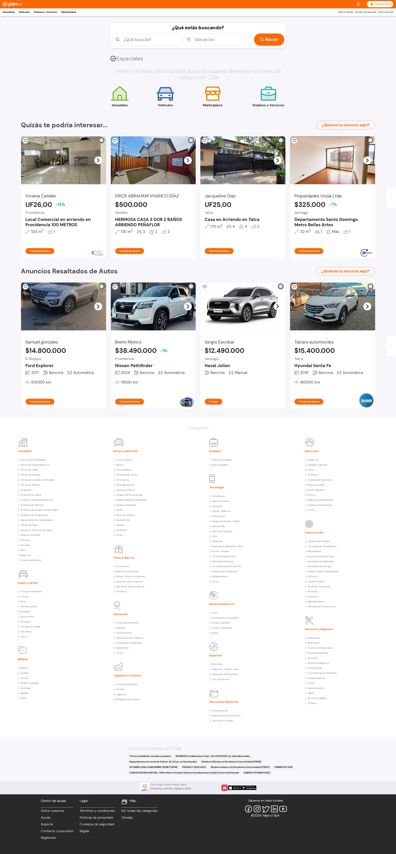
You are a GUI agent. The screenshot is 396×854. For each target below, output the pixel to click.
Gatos (311, 469)
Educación (121, 614)
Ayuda (45, 817)
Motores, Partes (125, 515)
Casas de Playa (29, 525)
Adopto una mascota (320, 505)
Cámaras (217, 506)
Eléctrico (313, 576)
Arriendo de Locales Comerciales (39, 510)
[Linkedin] (274, 809)
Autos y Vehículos (126, 451)
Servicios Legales (317, 698)
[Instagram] (257, 809)
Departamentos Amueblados (36, 520)
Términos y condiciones (97, 811)
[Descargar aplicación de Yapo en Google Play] (249, 788)
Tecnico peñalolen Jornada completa (150, 756)
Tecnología (216, 487)
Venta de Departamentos (35, 464)
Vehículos (24, 12)
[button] (98, 160)
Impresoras (218, 526)
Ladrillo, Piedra (316, 581)
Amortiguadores (125, 484)
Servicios (313, 591)
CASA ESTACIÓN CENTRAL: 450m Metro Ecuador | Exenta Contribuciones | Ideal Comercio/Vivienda (184, 772)
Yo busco (121, 591)
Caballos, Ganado (317, 464)
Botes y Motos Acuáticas (130, 576)
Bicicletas (217, 664)
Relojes (24, 693)
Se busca (25, 621)
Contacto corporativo (57, 831)
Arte (214, 612)
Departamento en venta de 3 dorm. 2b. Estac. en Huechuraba (163, 761)
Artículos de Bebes (31, 591)
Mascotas (312, 451)
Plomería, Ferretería (318, 586)
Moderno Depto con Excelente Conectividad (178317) (240, 767)
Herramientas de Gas (319, 566)
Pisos (23, 601)
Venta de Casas (29, 469)
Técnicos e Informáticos (129, 638)
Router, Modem (220, 551)
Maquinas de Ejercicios (225, 674)
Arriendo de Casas (30, 495)
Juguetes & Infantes (127, 675)
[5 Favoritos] (115, 140)
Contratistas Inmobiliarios (322, 546)
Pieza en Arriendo (30, 535)
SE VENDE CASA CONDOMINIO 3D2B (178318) (153, 767)
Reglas (84, 831)
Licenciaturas (123, 632)
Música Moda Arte (221, 604)
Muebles (25, 611)
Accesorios (122, 479)
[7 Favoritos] (25, 287)
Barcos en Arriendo (127, 571)
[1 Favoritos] (204, 287)
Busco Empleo (220, 464)
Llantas (120, 525)
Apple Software (221, 501)
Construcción (314, 532)
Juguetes (121, 694)
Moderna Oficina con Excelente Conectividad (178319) (231, 761)
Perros (311, 495)
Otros (23, 636)
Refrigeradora (219, 576)
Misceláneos (314, 551)
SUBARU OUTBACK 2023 (257, 772)
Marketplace (68, 12)
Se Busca (121, 530)
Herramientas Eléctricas (321, 556)
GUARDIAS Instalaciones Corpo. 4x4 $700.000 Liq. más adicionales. (213, 756)
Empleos (215, 451)
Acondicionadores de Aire (226, 566)
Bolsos (24, 668)
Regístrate (48, 838)
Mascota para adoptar (321, 499)
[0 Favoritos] (204, 140)
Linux (215, 536)
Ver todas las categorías (139, 811)
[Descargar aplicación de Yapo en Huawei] (224, 787)
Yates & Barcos (124, 558)
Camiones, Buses (125, 490)
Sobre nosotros (52, 811)
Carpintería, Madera (319, 541)
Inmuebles (9, 12)
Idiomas (120, 627)
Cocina (24, 596)
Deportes (215, 655)
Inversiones (314, 638)
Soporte (47, 824)
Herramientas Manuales (321, 561)
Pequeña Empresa (318, 653)
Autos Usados (124, 459)
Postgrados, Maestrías (129, 642)
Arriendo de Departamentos (36, 499)
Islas (22, 550)
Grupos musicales (222, 627)
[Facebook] (248, 809)
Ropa (23, 698)
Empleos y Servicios (45, 12)
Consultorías (315, 668)
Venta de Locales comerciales (37, 479)
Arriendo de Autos (126, 474)
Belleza (23, 659)
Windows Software (222, 561)
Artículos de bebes (127, 684)
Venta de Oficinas (30, 474)
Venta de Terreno (30, 484)
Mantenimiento (316, 601)
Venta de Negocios (318, 663)
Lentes (24, 678)
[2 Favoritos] (25, 140)
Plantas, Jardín (28, 606)
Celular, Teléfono (221, 511)
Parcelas (25, 545)
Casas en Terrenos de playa (36, 530)
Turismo (312, 703)
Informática (218, 516)
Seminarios (122, 647)
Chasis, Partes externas (129, 495)
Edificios (25, 540)
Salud (311, 693)
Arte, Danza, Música (127, 622)
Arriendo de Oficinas (32, 505)
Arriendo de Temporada (34, 515)
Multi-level (313, 642)
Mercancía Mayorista (223, 702)
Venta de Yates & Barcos (130, 586)
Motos (120, 464)
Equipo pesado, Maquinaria (131, 499)
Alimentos (313, 459)
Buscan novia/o (316, 484)
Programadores (316, 678)
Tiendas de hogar (30, 626)
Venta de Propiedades (33, 459)
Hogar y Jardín (28, 583)
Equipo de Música (126, 505)
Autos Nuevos (124, 469)
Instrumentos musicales (225, 617)
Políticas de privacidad (96, 817)
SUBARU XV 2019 (284, 767)
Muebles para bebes (127, 699)
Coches (120, 689)
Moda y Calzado (29, 683)
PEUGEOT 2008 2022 (194, 767)
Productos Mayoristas (320, 647)
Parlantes (217, 541)
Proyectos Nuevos (30, 560)
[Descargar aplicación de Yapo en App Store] (235, 788)
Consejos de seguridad (365, 12)
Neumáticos (123, 520)
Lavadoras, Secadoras (224, 571)
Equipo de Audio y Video (226, 521)
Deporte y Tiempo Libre (225, 669)
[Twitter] (265, 809)
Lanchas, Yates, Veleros (129, 581)
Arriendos (26, 490)
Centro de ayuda (385, 12)
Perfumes (25, 688)
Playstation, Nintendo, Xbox (227, 546)
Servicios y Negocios (319, 629)
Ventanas (25, 631)
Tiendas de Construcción (322, 606)
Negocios (25, 555)
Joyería (24, 673)
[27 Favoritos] (294, 140)
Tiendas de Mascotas (320, 479)
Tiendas (127, 817)
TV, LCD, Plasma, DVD (224, 556)
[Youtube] (283, 809)
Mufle (119, 510)
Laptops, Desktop (222, 531)
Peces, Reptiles (316, 490)
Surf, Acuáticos (220, 679)
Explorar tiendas (345, 12)
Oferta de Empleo (222, 459)
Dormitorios (27, 616)
